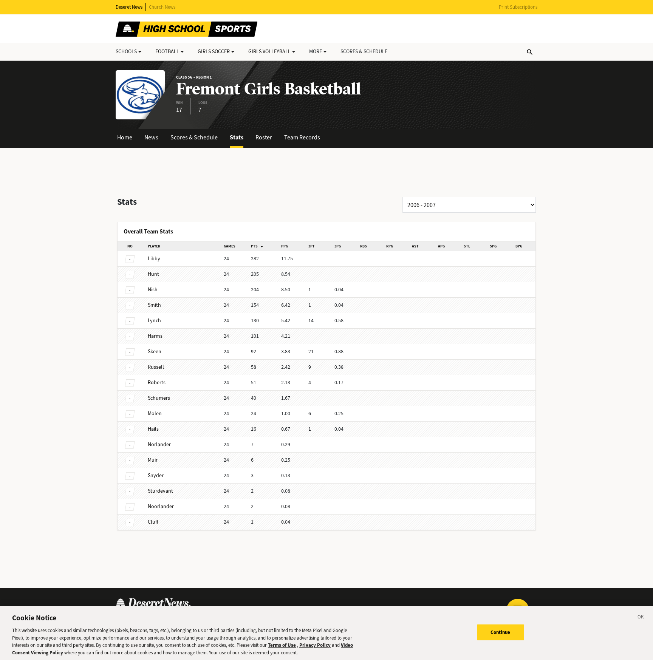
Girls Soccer (214, 51)
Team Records (302, 137)
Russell (156, 367)
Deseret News (129, 7)
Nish (153, 289)
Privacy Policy (315, 645)
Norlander (159, 444)
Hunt (153, 274)
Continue (501, 632)
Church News (162, 7)
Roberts (157, 382)
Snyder (156, 475)
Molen (155, 413)
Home (124, 137)
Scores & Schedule (194, 137)
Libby (154, 258)
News (151, 137)
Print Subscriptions (518, 7)
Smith (154, 305)
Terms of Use (282, 645)
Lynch (154, 320)
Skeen (154, 351)
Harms (155, 336)
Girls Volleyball (269, 51)
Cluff (153, 522)
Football (167, 51)
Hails (153, 429)
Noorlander (161, 506)
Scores (363, 51)
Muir (153, 460)
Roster (263, 137)
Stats (236, 137)
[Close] (641, 618)
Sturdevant (160, 491)
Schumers (159, 398)
